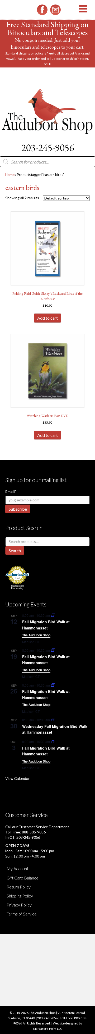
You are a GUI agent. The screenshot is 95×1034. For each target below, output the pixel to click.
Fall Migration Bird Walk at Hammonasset (46, 659)
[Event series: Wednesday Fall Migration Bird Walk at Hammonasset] (53, 720)
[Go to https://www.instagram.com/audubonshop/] (55, 9)
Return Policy (19, 886)
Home (10, 175)
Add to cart (47, 317)
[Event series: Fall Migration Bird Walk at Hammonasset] (53, 615)
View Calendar (17, 778)
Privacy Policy (19, 904)
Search (15, 550)
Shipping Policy (20, 895)
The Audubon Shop (36, 635)
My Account (17, 868)
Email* (10, 491)
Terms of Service (22, 913)
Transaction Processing (17, 587)
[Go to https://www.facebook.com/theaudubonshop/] (42, 9)
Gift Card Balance (23, 877)
